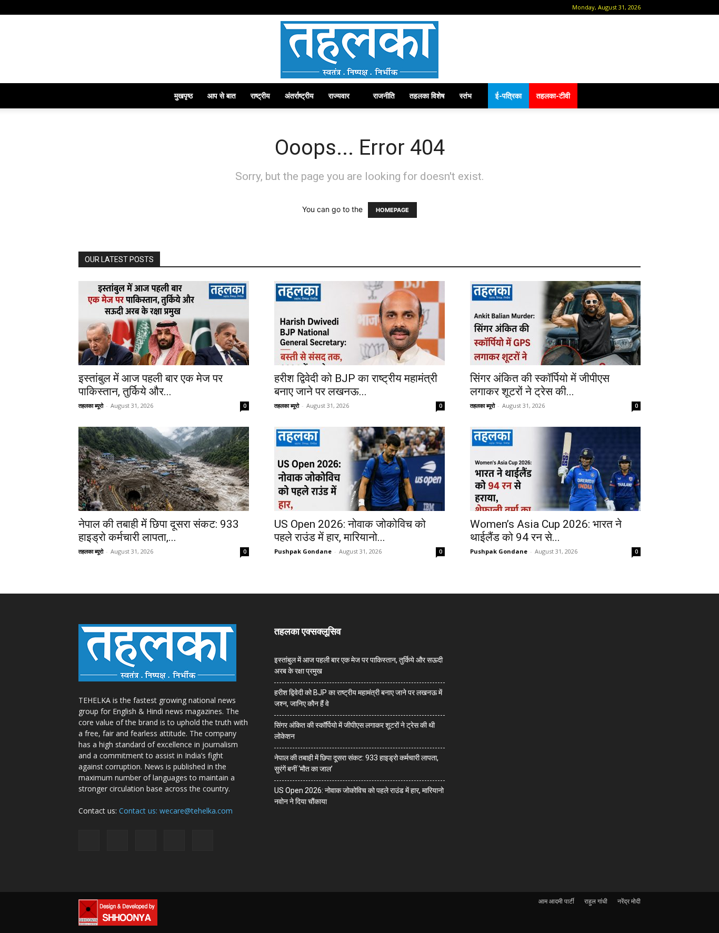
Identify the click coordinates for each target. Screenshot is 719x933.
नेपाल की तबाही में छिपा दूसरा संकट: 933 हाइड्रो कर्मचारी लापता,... (158, 531)
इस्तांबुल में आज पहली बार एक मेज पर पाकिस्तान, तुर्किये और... (150, 385)
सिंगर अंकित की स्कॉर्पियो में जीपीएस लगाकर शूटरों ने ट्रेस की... (540, 385)
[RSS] (137, 7)
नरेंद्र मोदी (629, 901)
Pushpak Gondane (303, 551)
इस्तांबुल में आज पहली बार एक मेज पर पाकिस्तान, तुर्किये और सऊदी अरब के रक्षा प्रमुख (358, 665)
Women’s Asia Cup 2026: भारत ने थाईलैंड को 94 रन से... (546, 531)
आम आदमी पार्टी (556, 901)
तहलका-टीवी (553, 96)
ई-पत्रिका (508, 96)
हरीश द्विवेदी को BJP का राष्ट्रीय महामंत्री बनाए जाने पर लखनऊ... (355, 385)
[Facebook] (102, 7)
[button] (86, 7)
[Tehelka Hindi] (359, 49)
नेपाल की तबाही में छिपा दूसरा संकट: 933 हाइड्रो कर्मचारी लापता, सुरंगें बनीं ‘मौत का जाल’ (356, 763)
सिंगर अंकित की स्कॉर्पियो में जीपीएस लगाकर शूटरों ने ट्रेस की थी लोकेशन (354, 730)
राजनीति (384, 96)
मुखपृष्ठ (183, 96)
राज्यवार (338, 96)
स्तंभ (466, 96)
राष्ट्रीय (260, 96)
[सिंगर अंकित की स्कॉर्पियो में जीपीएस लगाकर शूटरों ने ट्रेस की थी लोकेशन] (555, 323)
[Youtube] (171, 7)
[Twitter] (154, 7)
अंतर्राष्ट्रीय (299, 96)
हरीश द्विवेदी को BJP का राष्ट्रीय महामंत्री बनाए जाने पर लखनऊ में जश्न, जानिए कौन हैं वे (358, 698)
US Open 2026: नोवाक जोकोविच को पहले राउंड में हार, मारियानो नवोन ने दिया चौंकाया (359, 796)
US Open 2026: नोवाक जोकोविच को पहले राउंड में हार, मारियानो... (350, 531)
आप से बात (221, 96)
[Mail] (119, 7)
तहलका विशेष (427, 96)
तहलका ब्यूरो (90, 405)
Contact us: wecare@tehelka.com (176, 811)
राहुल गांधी (595, 901)
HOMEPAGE (392, 210)
